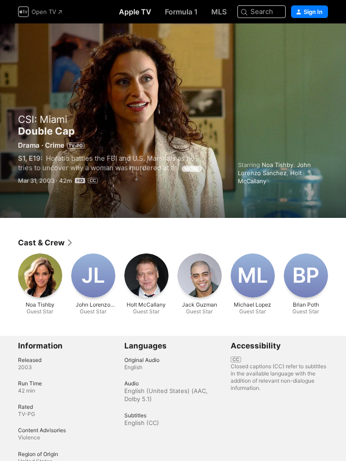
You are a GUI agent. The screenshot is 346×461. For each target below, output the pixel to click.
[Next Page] (337, 275)
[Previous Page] (9, 275)
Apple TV (135, 11)
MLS (219, 11)
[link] (45, 243)
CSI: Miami (42, 119)
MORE (191, 169)
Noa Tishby (277, 164)
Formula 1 (181, 11)
